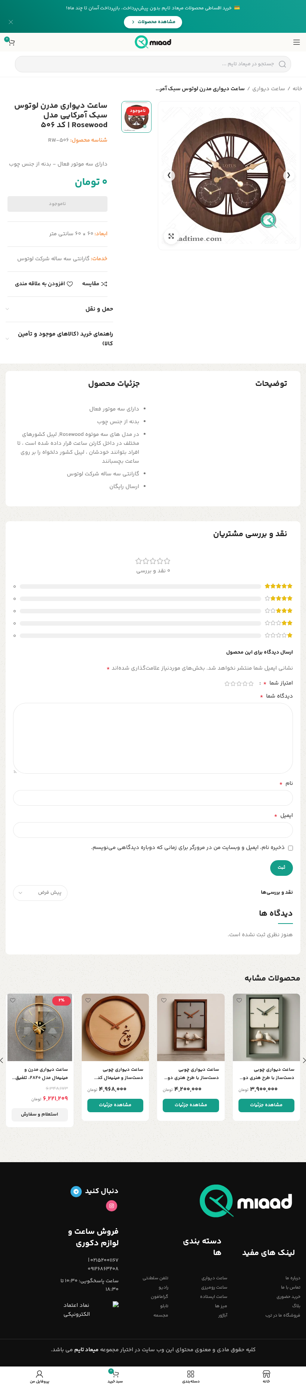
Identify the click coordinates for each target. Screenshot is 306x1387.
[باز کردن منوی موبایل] (296, 42)
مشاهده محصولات (156, 22)
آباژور (222, 1315)
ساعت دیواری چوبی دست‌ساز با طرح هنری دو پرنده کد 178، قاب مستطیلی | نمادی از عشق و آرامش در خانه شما (191, 1074)
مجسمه (160, 1315)
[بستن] (11, 22)
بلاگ (296, 1306)
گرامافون (159, 1296)
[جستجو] (282, 64)
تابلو (164, 1306)
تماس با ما (290, 1287)
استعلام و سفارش (39, 1114)
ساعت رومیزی (214, 1287)
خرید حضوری (288, 1296)
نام (286, 783)
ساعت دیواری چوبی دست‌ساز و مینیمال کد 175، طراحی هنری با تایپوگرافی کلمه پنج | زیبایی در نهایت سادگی (119, 1074)
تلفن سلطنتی (155, 1278)
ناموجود (57, 204)
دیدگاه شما (276, 696)
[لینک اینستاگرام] (111, 1205)
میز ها (221, 1306)
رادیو (163, 1287)
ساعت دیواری (268, 89)
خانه (297, 89)
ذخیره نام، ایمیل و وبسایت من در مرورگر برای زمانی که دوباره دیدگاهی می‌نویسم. (188, 847)
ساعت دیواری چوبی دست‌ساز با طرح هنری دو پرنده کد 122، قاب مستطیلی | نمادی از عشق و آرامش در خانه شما (266, 1074)
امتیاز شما (278, 683)
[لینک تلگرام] (76, 1191)
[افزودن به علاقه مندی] (239, 1000)
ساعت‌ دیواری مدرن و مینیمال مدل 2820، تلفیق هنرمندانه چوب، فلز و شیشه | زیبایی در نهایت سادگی (41, 1074)
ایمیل (283, 815)
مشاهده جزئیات (266, 1105)
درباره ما (292, 1278)
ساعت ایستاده (213, 1296)
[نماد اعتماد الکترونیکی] (91, 1310)
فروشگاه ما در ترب (282, 1315)
